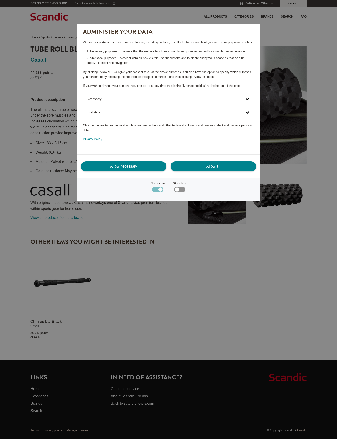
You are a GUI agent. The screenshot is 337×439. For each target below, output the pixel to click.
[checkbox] (179, 190)
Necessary (158, 183)
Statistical (179, 183)
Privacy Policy (92, 139)
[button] (168, 99)
